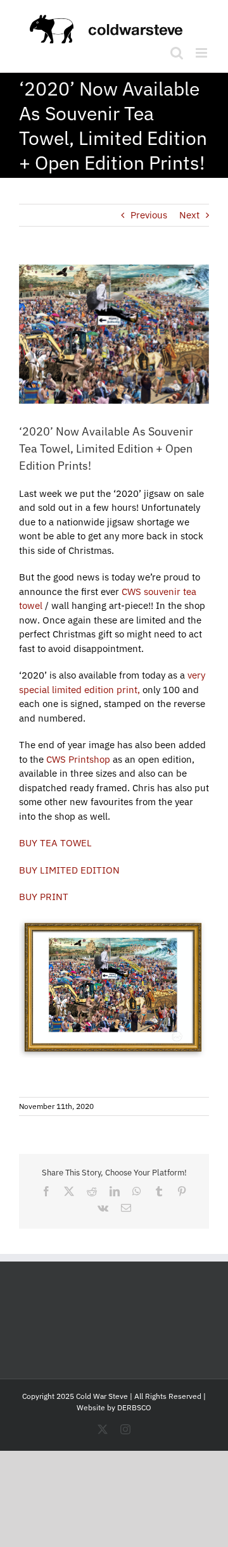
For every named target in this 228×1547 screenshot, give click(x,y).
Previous (148, 215)
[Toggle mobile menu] (202, 53)
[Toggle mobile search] (176, 53)
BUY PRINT (43, 897)
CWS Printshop (78, 759)
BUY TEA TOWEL (55, 843)
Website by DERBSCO (114, 1407)
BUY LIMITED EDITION (69, 870)
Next (189, 215)
